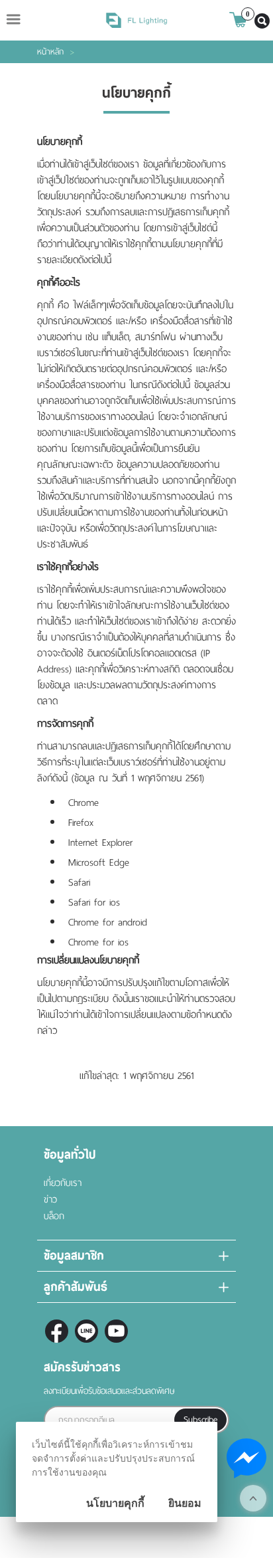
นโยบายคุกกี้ (115, 1503)
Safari (79, 882)
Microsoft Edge (98, 862)
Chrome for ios (98, 942)
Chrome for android (107, 922)
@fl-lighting (86, 1331)
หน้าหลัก (50, 51)
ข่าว (50, 1199)
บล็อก (54, 1216)
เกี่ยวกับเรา (63, 1183)
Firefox (80, 822)
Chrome (83, 802)
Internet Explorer (100, 842)
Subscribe (200, 1419)
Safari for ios (94, 902)
